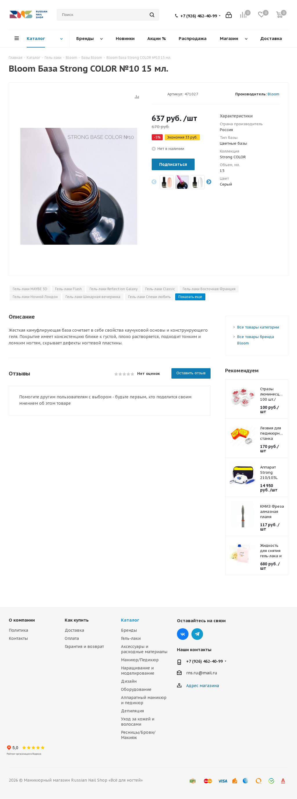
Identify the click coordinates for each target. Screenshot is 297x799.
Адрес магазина (202, 685)
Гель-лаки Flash (68, 289)
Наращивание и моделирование (137, 670)
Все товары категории (258, 327)
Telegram (197, 634)
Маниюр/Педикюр (140, 659)
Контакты (18, 638)
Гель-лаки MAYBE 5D (30, 289)
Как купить (77, 620)
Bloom (273, 94)
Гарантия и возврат (84, 646)
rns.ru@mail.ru (201, 672)
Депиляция (132, 710)
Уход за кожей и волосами (137, 721)
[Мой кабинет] (229, 15)
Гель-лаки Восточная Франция (209, 289)
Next (209, 182)
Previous (154, 182)
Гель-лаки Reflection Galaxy (113, 289)
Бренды (129, 630)
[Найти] (152, 15)
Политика (18, 630)
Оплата (72, 638)
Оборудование (136, 689)
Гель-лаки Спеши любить (149, 297)
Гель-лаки (131, 638)
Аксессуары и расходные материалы (144, 649)
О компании (22, 620)
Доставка (74, 630)
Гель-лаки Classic (160, 289)
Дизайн (129, 681)
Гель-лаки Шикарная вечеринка (93, 297)
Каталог (130, 620)
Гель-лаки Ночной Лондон (35, 297)
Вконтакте (183, 634)
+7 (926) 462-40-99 (198, 16)
